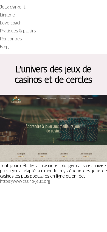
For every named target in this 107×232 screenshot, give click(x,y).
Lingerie (7, 15)
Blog (4, 46)
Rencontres (11, 39)
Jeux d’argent (12, 7)
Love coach (10, 23)
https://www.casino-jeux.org (25, 181)
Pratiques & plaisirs (18, 31)
